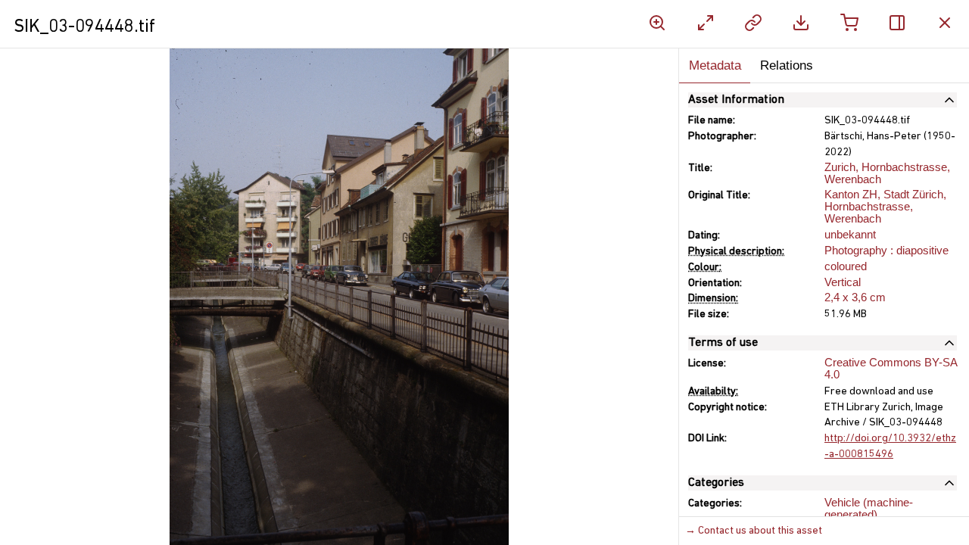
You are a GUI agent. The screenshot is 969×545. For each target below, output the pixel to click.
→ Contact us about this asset (753, 531)
